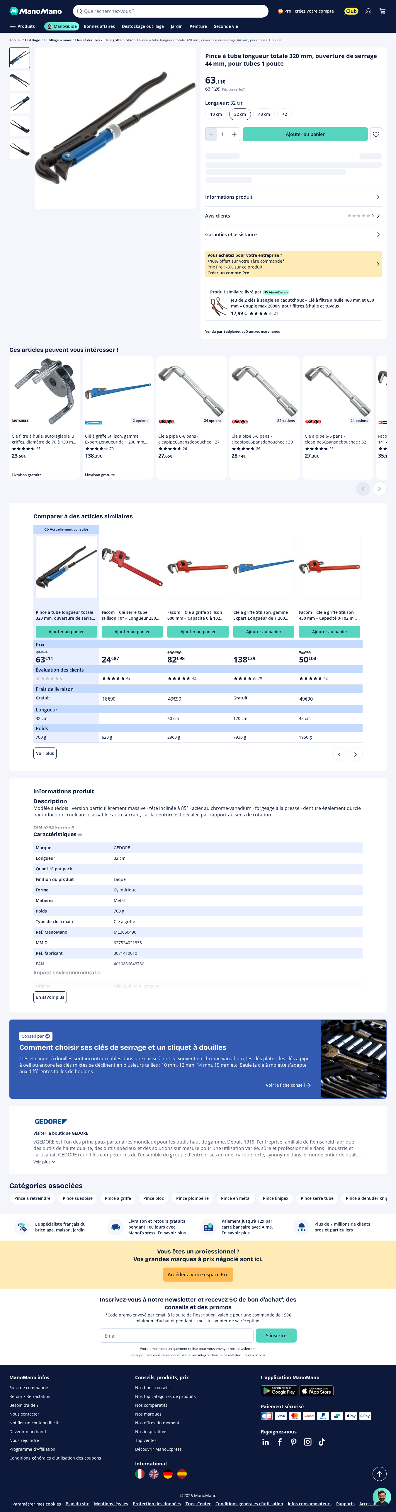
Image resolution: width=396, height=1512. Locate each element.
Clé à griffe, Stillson (119, 40)
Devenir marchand (27, 1431)
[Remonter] (380, 1474)
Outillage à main (57, 40)
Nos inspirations (151, 1431)
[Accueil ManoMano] (36, 11)
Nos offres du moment (157, 1423)
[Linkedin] (265, 1442)
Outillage (32, 40)
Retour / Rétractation (29, 1396)
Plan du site (77, 1503)
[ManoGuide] (382, 1497)
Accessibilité (371, 1503)
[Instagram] (307, 1442)
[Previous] (339, 754)
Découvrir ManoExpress (158, 1449)
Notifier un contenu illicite (35, 1423)
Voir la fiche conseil (285, 1085)
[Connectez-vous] (368, 11)
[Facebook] (279, 1442)
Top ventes (146, 1440)
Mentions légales (111, 1503)
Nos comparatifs (151, 1405)
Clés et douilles (87, 40)
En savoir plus (254, 1355)
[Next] (356, 754)
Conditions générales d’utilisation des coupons (55, 1458)
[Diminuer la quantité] (211, 134)
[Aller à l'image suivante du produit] (184, 129)
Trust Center (198, 1503)
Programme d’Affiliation (32, 1449)
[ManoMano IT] (140, 1474)
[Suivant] (380, 489)
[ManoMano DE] (168, 1474)
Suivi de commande (28, 1387)
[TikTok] (322, 1442)
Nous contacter (24, 1414)
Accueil (15, 40)
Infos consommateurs (310, 1503)
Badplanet (232, 331)
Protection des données (157, 1503)
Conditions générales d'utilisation (249, 1503)
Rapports (345, 1503)
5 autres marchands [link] (263, 331)
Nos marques (148, 1414)
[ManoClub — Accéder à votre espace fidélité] (351, 11)
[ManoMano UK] (154, 1474)
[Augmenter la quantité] (234, 134)
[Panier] (382, 11)
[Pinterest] (293, 1442)
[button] (293, 302)
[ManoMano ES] (182, 1474)
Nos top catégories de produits (165, 1396)
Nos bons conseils (153, 1387)
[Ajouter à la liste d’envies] (376, 134)
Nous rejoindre (24, 1440)
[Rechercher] (79, 11)
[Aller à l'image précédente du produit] (46, 129)
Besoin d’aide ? (23, 1405)
